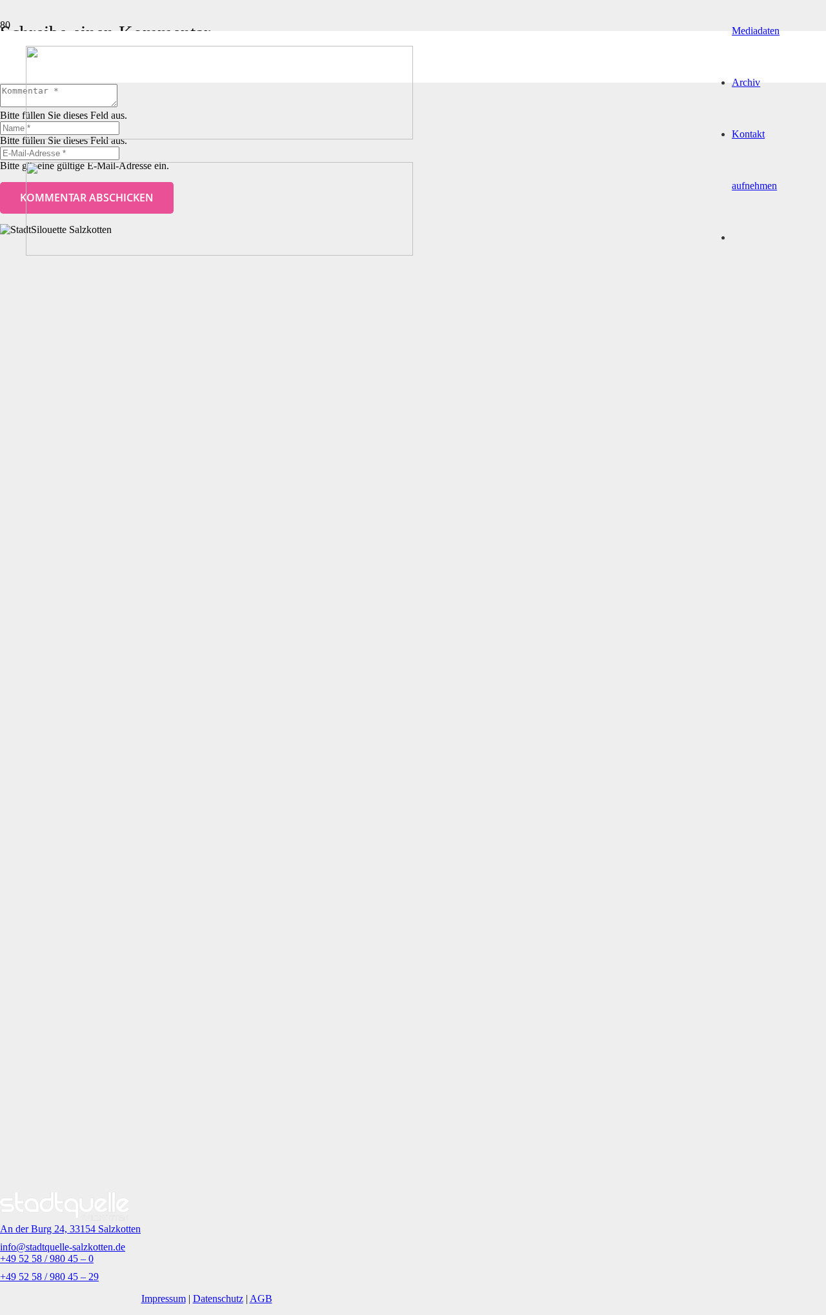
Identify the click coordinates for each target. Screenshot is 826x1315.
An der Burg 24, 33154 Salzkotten (70, 1228)
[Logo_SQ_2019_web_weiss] (64, 1217)
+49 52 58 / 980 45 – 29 (49, 1276)
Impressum (163, 1298)
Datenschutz (218, 1298)
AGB (261, 1298)
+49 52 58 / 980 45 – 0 (47, 1258)
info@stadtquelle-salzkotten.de (62, 1246)
